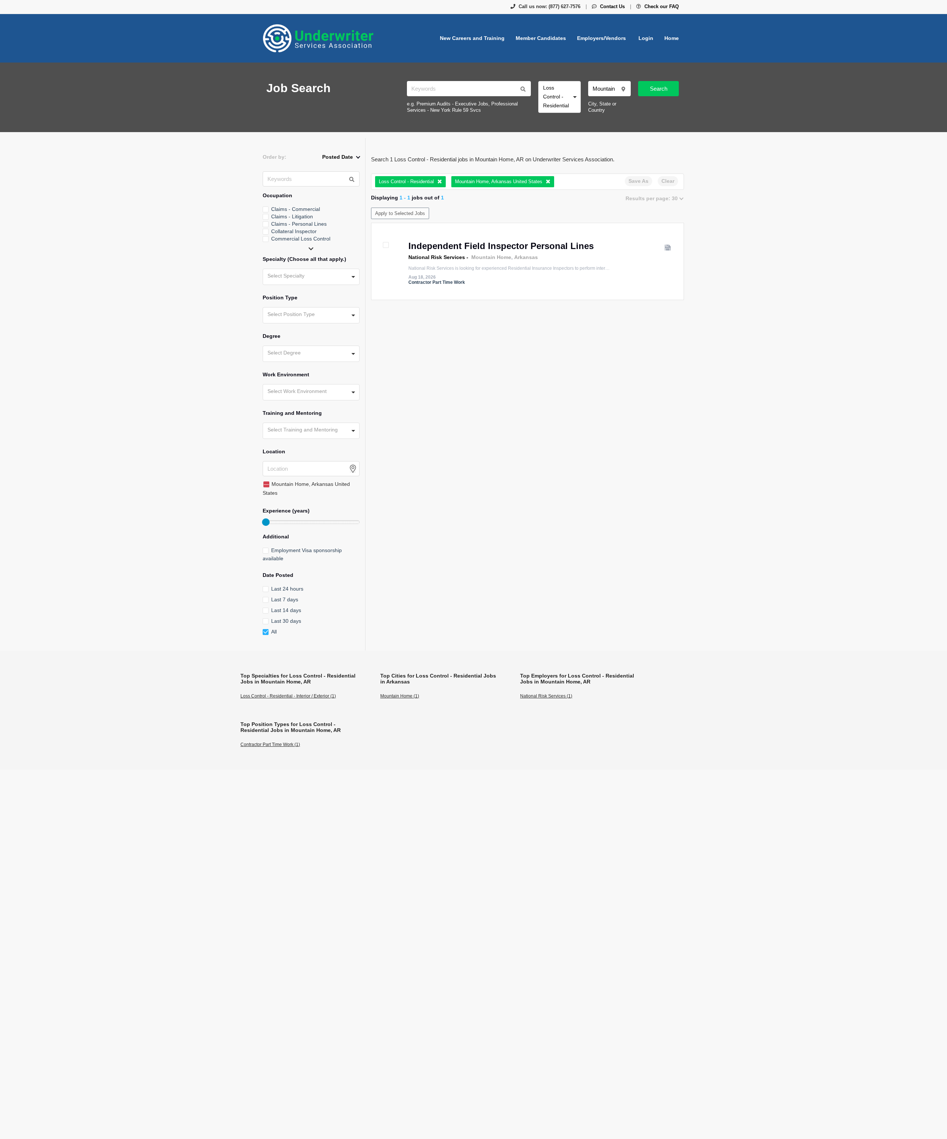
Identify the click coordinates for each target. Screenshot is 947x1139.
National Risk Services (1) (546, 696)
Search (658, 88)
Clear (667, 181)
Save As (638, 181)
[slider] (265, 522)
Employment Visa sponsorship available (302, 554)
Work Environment (286, 374)
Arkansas (526, 257)
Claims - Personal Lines (299, 224)
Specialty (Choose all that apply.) (304, 259)
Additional (276, 537)
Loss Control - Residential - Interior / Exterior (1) (288, 696)
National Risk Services (436, 257)
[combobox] (559, 97)
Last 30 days (286, 621)
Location (274, 451)
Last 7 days (284, 599)
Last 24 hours (287, 589)
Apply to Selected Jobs (400, 213)
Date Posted (278, 575)
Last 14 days (286, 610)
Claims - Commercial (295, 209)
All (274, 632)
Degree (271, 336)
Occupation (277, 195)
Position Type (280, 297)
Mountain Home (491, 257)
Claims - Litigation (292, 216)
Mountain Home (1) (399, 696)
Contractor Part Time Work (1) (270, 744)
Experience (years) (286, 511)
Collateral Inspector (294, 231)
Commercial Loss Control (300, 239)
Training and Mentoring (292, 413)
